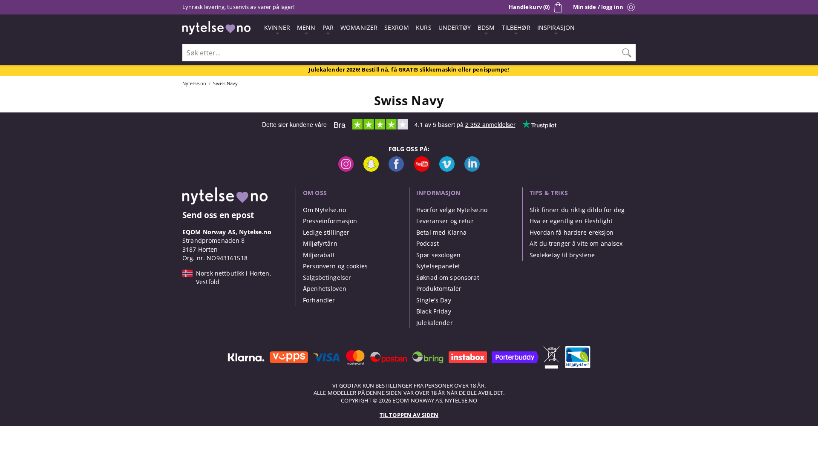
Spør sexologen (438, 255)
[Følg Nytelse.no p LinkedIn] (472, 169)
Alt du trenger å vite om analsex (576, 243)
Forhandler (319, 300)
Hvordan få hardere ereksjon (572, 232)
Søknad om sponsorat (447, 277)
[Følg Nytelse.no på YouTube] (421, 169)
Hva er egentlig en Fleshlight (571, 221)
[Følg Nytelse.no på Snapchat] (371, 169)
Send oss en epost (218, 215)
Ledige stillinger (326, 232)
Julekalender (434, 323)
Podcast (427, 243)
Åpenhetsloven (324, 289)
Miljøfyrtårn (320, 243)
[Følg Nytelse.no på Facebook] (396, 169)
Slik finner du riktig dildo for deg (577, 210)
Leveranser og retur (445, 221)
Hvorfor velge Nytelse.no (451, 210)
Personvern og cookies (335, 266)
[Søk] (627, 53)
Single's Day (433, 300)
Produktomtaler (438, 289)
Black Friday (433, 311)
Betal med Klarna (441, 232)
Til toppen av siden (409, 415)
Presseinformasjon (330, 221)
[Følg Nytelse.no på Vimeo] (447, 169)
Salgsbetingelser (327, 277)
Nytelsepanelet (438, 266)
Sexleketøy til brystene (562, 255)
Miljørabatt (319, 255)
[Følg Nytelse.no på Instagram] (346, 169)
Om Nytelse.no (324, 210)
